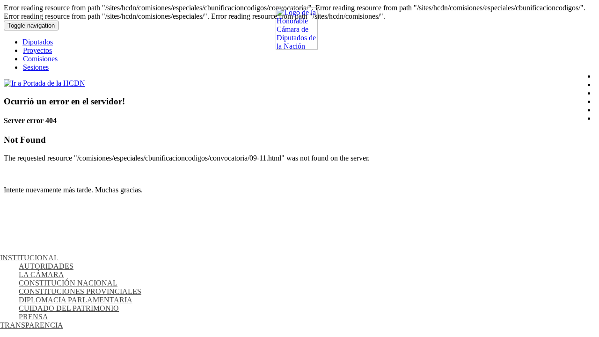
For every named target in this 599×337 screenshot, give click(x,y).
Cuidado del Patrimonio (69, 308)
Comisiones (40, 59)
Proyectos (37, 50)
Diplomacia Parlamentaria (75, 300)
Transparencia (31, 325)
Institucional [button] (29, 258)
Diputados (37, 42)
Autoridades (46, 266)
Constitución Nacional (68, 283)
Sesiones (36, 67)
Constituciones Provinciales (80, 291)
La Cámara (41, 274)
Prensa (33, 317)
